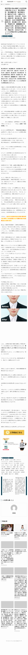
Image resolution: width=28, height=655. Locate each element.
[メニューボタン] (1, 1)
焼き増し (10, 472)
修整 (15, 465)
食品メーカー (11, 473)
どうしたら (22, 463)
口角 (2, 468)
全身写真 (21, 465)
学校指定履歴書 (7, 468)
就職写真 (12, 470)
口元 (24, 466)
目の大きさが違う (16, 472)
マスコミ (6, 465)
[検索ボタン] (26, 1)
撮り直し (3, 472)
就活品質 (7, 470)
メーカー (11, 465)
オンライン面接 (4, 463)
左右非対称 (22, 470)
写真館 (14, 466)
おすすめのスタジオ (17, 461)
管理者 (14, 513)
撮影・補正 (11, 457)
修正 (18, 465)
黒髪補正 (16, 473)
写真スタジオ (9, 466)
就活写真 (3, 470)
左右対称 (16, 470)
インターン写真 (12, 459)
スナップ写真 (16, 463)
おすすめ (11, 461)
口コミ (21, 466)
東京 (7, 472)
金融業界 (6, 473)
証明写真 (22, 472)
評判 (2, 473)
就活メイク (22, 468)
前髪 (17, 466)
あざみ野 (6, 459)
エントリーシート (5, 461)
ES (3, 459)
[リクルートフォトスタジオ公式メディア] (14, 1)
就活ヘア (17, 468)
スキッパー (10, 463)
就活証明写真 (5, 457)
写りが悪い (4, 466)
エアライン (19, 459)
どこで (3, 465)
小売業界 (13, 468)
